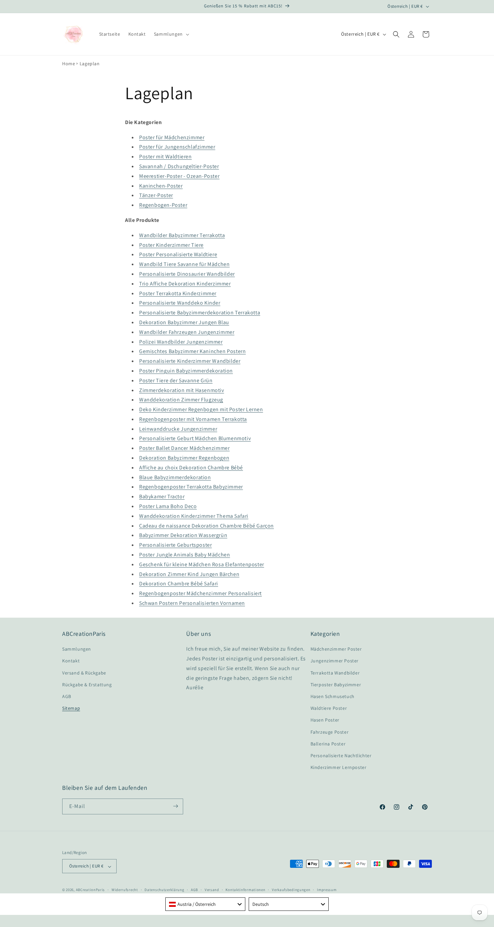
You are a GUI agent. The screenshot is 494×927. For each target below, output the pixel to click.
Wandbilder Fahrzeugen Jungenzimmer (186, 332)
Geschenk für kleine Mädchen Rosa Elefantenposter (201, 564)
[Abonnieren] (175, 806)
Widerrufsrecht (125, 889)
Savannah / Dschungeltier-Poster (179, 166)
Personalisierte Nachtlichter (341, 755)
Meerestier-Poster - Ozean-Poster (179, 176)
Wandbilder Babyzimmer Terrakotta (182, 235)
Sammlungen (76, 649)
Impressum (326, 889)
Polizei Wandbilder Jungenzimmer (181, 341)
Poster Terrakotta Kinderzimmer (177, 293)
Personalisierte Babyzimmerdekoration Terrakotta (199, 312)
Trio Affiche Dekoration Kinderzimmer (185, 283)
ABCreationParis (90, 890)
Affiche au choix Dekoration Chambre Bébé (191, 467)
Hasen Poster (325, 720)
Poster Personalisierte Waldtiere (178, 254)
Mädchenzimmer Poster (336, 649)
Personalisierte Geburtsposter (175, 545)
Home (68, 64)
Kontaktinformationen (245, 889)
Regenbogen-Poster (163, 205)
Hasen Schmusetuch (333, 696)
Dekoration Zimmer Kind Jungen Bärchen (189, 574)
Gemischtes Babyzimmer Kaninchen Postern (192, 351)
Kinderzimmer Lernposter (339, 768)
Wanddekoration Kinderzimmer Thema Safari (193, 515)
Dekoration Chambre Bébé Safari (178, 583)
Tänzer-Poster (156, 195)
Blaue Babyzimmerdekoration (175, 477)
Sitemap (71, 708)
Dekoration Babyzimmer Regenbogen (184, 458)
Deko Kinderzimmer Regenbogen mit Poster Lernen (201, 409)
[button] (171, 34)
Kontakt (71, 661)
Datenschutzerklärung (164, 889)
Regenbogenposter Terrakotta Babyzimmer (191, 487)
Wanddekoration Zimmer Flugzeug (181, 399)
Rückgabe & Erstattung (87, 685)
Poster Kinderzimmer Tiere (171, 244)
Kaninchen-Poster (161, 185)
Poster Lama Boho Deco (168, 506)
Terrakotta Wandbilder (335, 673)
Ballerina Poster (328, 744)
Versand (212, 889)
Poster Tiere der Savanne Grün (175, 380)
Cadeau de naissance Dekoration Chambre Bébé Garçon (206, 525)
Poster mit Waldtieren (165, 156)
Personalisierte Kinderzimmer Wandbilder (189, 361)
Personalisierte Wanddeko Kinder (179, 303)
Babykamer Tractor (161, 496)
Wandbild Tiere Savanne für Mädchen (184, 264)
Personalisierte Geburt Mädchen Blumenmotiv (195, 438)
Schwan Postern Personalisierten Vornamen (192, 603)
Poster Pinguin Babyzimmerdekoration (186, 370)
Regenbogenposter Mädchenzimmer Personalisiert (200, 593)
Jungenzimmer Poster (335, 661)
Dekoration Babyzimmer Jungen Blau (184, 322)
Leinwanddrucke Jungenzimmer (178, 428)
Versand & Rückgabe (84, 673)
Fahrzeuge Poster (330, 732)
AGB (66, 696)
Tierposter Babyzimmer (336, 685)
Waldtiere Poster (329, 708)
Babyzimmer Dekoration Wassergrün (183, 535)
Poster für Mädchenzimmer (171, 137)
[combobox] (205, 904)
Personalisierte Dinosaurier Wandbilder (187, 273)
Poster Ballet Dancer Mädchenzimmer (184, 448)
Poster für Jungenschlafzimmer (177, 147)
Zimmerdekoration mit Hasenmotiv (181, 390)
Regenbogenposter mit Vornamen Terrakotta (193, 419)
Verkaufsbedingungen (291, 889)
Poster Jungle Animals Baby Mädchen (184, 554)
